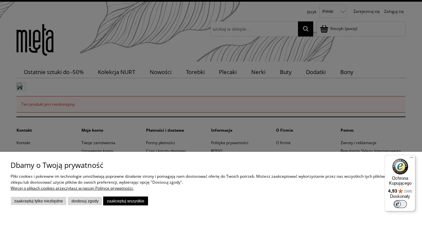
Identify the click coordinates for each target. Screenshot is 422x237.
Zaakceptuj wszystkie (125, 201)
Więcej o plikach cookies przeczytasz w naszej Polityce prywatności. (72, 188)
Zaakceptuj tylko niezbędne (38, 201)
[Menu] (411, 159)
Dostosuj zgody (85, 201)
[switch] (400, 204)
